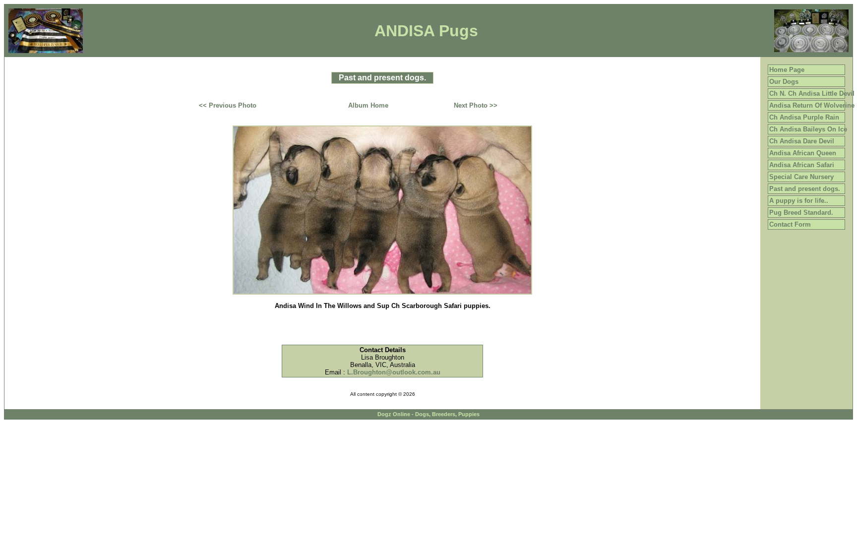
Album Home (368, 105)
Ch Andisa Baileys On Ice (808, 129)
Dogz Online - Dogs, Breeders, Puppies (428, 414)
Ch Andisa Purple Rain (804, 117)
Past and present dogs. (804, 188)
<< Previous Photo (227, 105)
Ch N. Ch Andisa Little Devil (812, 93)
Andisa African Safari (801, 165)
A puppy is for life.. (798, 200)
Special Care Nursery (801, 177)
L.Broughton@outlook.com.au (393, 372)
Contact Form (790, 224)
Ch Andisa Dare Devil (801, 141)
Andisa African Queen (802, 153)
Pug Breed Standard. (801, 212)
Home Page (786, 69)
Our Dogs (783, 81)
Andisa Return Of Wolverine (812, 105)
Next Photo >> (475, 105)
